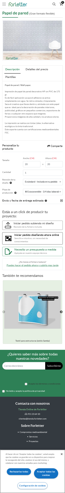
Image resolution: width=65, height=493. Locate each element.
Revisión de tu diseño (8, 181)
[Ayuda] (10, 183)
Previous (3, 311)
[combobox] (43, 182)
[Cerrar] (61, 454)
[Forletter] (18, 4)
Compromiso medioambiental (33, 432)
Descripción (12, 69)
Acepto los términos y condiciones (44, 384)
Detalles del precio (37, 69)
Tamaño (5, 160)
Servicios (33, 436)
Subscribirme (54, 365)
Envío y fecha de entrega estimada (23, 200)
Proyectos (33, 441)
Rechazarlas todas (19, 471)
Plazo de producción (7, 191)
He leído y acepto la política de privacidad (25, 391)
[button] (45, 200)
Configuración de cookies (32, 485)
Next (61, 311)
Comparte (57, 146)
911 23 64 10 (34, 414)
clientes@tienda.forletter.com (32, 418)
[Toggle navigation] (4, 4)
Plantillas (10, 77)
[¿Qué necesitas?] (54, 4)
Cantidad (6, 172)
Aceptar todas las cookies (46, 473)
